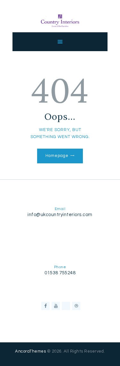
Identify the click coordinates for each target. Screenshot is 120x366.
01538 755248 (60, 272)
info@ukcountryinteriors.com (60, 214)
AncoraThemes (30, 351)
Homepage (56, 155)
